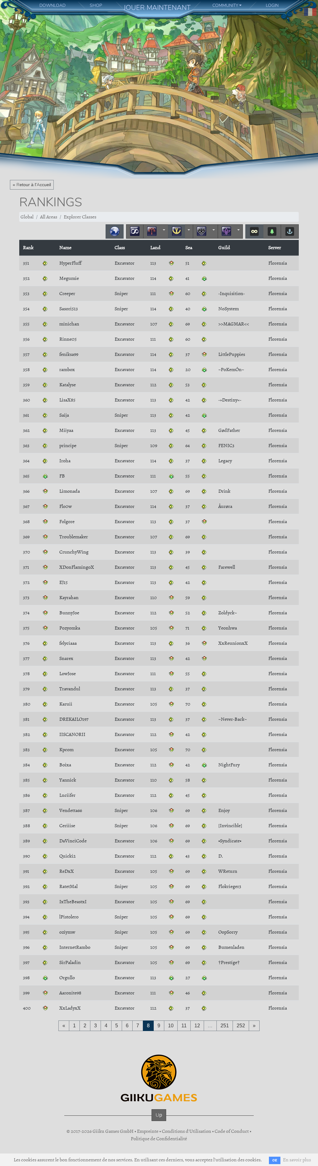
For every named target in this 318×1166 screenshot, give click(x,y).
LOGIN (272, 5)
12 (197, 1025)
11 (184, 1025)
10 (171, 1025)
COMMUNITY (225, 5)
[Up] (159, 1121)
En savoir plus (297, 1159)
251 (224, 1025)
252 (241, 1025)
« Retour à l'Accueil (32, 184)
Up (159, 1115)
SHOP (96, 5)
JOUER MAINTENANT (157, 7)
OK (274, 1160)
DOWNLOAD (52, 5)
